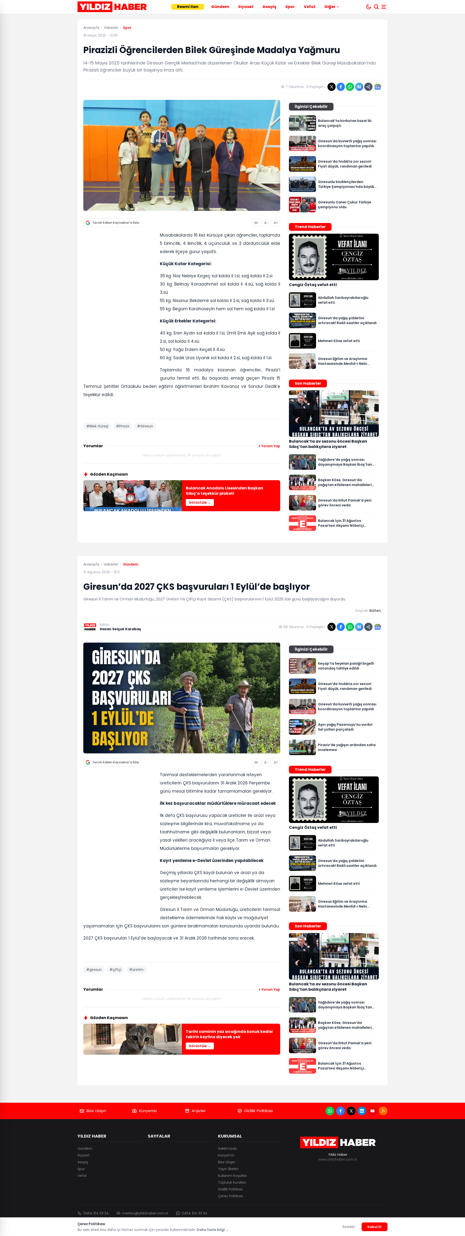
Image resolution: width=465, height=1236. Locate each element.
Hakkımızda (227, 1148)
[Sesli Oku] (256, 223)
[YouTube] (372, 1111)
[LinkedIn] (361, 1111)
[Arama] (376, 7)
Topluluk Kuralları (232, 1182)
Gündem (220, 6)
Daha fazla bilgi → (213, 1229)
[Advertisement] (119, 305)
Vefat (310, 6)
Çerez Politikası (230, 1196)
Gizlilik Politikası (258, 1111)
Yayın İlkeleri (228, 1168)
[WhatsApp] (330, 1111)
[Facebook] (340, 1111)
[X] (351, 1111)
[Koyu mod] (369, 7)
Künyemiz (148, 1111)
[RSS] (383, 1111)
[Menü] (384, 7)
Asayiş (269, 6)
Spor (290, 6)
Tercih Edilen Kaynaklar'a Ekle (115, 222)
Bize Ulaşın (96, 1111)
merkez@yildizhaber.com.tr (145, 1213)
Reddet (349, 1226)
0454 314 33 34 (96, 1213)
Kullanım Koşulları (232, 1175)
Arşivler (199, 1111)
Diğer (330, 6)
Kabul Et (374, 1226)
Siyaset (246, 6)
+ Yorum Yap (269, 446)
